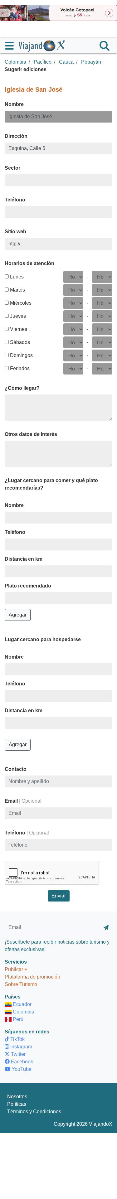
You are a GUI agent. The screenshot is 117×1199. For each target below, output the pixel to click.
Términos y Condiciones (34, 1111)
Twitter (18, 1054)
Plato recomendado (28, 585)
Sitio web (15, 231)
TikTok (17, 1039)
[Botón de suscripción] (106, 927)
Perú (17, 1019)
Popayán (91, 62)
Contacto (16, 769)
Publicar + (16, 969)
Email (23, 801)
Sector (12, 168)
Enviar (58, 895)
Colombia (15, 62)
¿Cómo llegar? (22, 388)
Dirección (16, 136)
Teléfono (15, 199)
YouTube (21, 1069)
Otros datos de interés (31, 434)
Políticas (16, 1104)
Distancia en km (23, 559)
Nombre (14, 104)
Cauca (66, 62)
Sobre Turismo (21, 984)
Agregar (18, 614)
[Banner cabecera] (58, 12)
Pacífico (42, 62)
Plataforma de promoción (32, 976)
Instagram (20, 1046)
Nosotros (17, 1096)
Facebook (21, 1061)
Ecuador (22, 1004)
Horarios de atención (29, 263)
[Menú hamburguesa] (12, 45)
